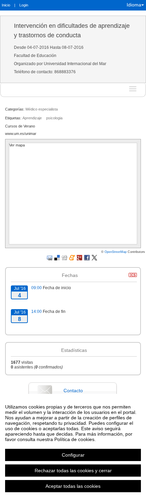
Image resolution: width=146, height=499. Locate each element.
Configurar (73, 455)
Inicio (6, 5)
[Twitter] (94, 257)
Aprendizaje (32, 118)
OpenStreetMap (116, 252)
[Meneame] (72, 257)
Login (23, 5)
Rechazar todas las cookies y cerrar (73, 470)
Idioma (134, 4)
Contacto (73, 390)
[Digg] (64, 257)
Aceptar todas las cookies (73, 486)
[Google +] (79, 257)
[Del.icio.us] (57, 257)
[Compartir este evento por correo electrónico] (49, 257)
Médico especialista (41, 109)
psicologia (54, 118)
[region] (73, 446)
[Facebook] (87, 257)
